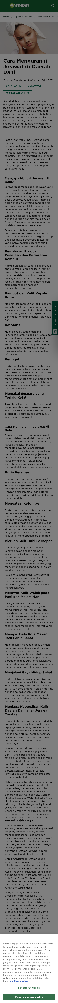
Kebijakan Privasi (19, 981)
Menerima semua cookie (29, 997)
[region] (29, 968)
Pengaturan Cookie (29, 987)
